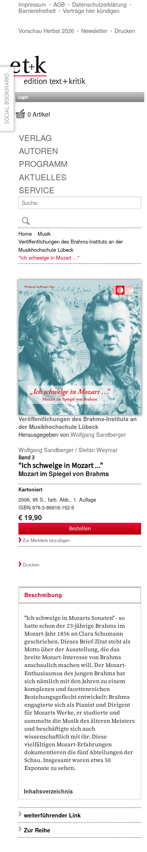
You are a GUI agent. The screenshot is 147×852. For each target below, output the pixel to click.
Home (25, 233)
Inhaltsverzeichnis (48, 791)
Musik (44, 233)
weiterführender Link (52, 815)
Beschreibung (43, 595)
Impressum (32, 4)
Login (23, 97)
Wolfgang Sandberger (98, 434)
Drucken (124, 30)
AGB (59, 4)
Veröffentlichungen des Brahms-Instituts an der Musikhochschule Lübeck (70, 245)
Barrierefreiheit (37, 10)
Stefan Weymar (98, 449)
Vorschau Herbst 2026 (46, 30)
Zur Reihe (37, 830)
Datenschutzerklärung (99, 4)
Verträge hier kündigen (91, 10)
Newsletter (94, 30)
